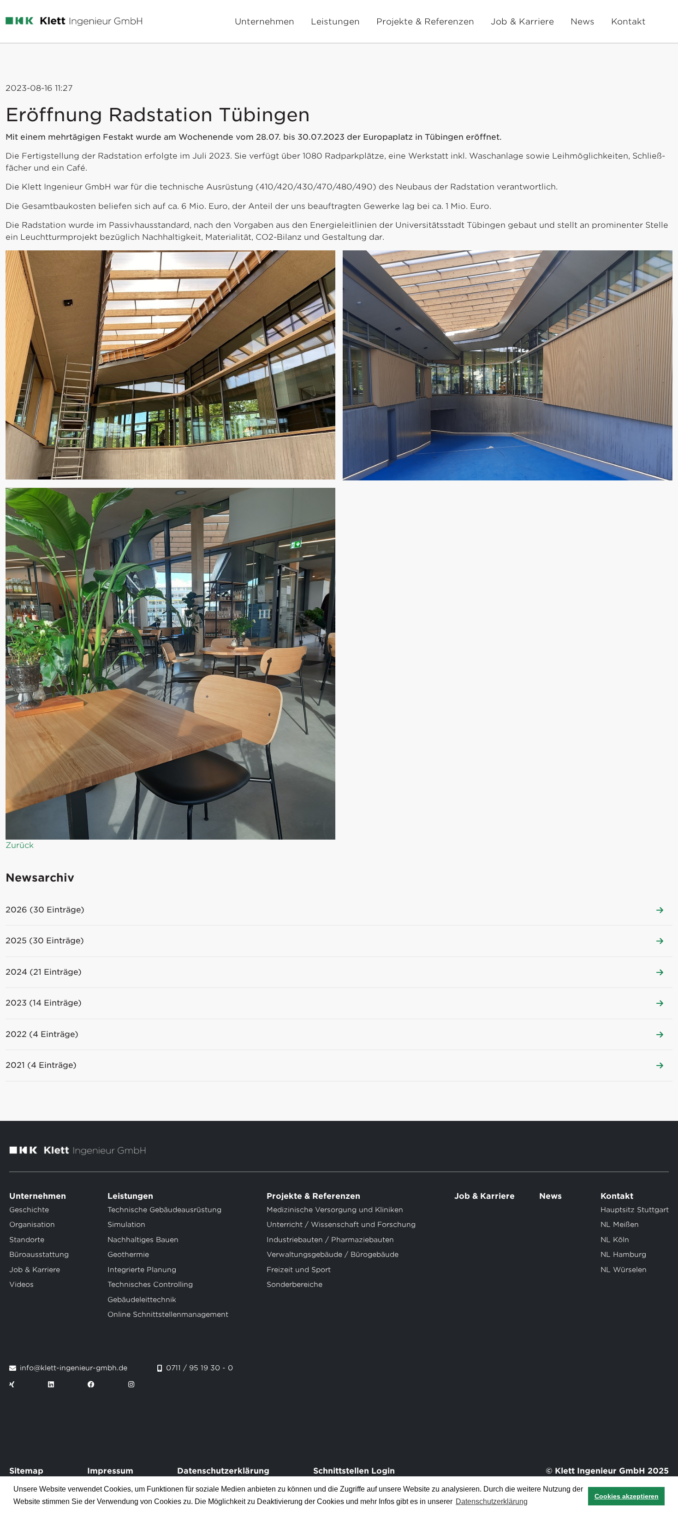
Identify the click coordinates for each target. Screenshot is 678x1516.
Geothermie (128, 1254)
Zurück (20, 845)
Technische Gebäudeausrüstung (164, 1210)
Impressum (110, 1470)
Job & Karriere (522, 21)
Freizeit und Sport (299, 1270)
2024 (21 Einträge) (44, 972)
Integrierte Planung (141, 1270)
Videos (21, 1284)
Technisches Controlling (150, 1284)
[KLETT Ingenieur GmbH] (74, 21)
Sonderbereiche (294, 1284)
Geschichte (29, 1210)
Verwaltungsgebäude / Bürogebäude (332, 1254)
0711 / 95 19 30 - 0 (199, 1368)
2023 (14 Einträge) (44, 1002)
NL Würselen (624, 1270)
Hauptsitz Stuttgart (635, 1210)
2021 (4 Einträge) (41, 1065)
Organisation (32, 1224)
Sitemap (26, 1470)
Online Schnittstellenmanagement (167, 1314)
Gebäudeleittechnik (141, 1300)
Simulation (126, 1224)
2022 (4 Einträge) (42, 1034)
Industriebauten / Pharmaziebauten (330, 1240)
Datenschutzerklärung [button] (492, 1501)
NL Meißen (620, 1224)
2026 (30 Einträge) (45, 909)
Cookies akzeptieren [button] (627, 1496)
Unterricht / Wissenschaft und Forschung (341, 1224)
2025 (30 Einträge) (45, 940)
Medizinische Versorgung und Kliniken (335, 1210)
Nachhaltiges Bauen (142, 1240)
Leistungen (335, 21)
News (583, 21)
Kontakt (628, 21)
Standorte (26, 1240)
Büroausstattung (39, 1254)
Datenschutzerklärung (223, 1470)
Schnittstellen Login (354, 1470)
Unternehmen (264, 21)
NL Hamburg (623, 1254)
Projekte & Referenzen (425, 21)
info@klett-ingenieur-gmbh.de (73, 1368)
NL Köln (615, 1240)
